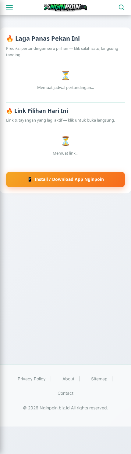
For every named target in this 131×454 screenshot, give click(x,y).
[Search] (121, 7)
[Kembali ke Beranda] (65, 7)
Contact (65, 393)
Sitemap (99, 378)
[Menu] (9, 7)
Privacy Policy (32, 378)
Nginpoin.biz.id (55, 407)
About (68, 378)
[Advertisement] (65, 283)
